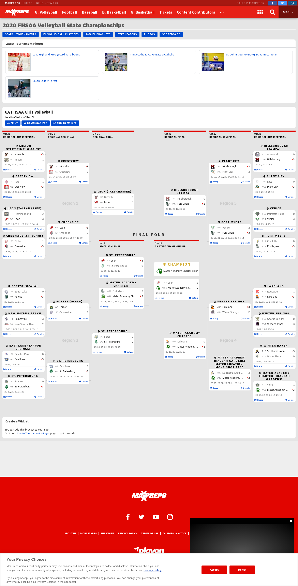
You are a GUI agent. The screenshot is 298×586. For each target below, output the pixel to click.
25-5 (264, 164)
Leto (269, 181)
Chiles (18, 241)
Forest (18, 296)
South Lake (21, 291)
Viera (270, 384)
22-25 (21, 164)
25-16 (7, 191)
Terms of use (150, 533)
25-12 (258, 164)
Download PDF (36, 122)
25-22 (21, 191)
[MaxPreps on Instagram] (292, 3)
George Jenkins (275, 318)
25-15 (28, 164)
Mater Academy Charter (280, 389)
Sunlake (19, 381)
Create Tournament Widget (33, 433)
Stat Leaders (127, 34)
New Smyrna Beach (25, 324)
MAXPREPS (12, 2)
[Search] (272, 12)
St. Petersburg (22, 386)
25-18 (14, 251)
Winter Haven (274, 356)
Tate (17, 181)
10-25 (28, 329)
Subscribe (107, 533)
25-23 (14, 224)
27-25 (117, 347)
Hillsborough (274, 159)
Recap (9, 169)
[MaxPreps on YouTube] (156, 516)
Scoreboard (171, 34)
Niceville (19, 154)
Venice (270, 218)
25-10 (258, 301)
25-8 (13, 364)
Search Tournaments (20, 34)
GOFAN (28, 2)
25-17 (28, 251)
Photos (149, 34)
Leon (17, 218)
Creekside (20, 246)
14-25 (220, 176)
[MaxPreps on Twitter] (282, 3)
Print (14, 122)
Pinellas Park (22, 354)
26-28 (73, 376)
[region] (149, 569)
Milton (18, 159)
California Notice (175, 533)
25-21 (227, 383)
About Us (70, 533)
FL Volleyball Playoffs (61, 34)
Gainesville (21, 318)
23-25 (7, 224)
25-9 (257, 224)
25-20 (14, 164)
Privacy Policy (127, 533)
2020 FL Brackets (98, 34)
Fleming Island (23, 213)
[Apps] (260, 12)
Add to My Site (66, 122)
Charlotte (272, 241)
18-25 (7, 251)
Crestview (20, 186)
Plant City (272, 186)
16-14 (35, 224)
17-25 (7, 329)
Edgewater (273, 291)
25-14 (7, 164)
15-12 (35, 329)
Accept (214, 569)
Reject (242, 569)
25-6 (270, 164)
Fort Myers (273, 246)
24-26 (52, 376)
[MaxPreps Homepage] (149, 496)
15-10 (80, 237)
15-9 (130, 301)
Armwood (272, 154)
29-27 (220, 383)
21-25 (21, 224)
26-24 (66, 376)
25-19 (264, 191)
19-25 (14, 191)
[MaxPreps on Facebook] (272, 3)
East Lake (20, 359)
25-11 (7, 364)
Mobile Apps (88, 533)
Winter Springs (275, 323)
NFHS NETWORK (47, 2)
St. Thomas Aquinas (278, 351)
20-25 (52, 237)
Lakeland (272, 296)
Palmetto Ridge (275, 213)
